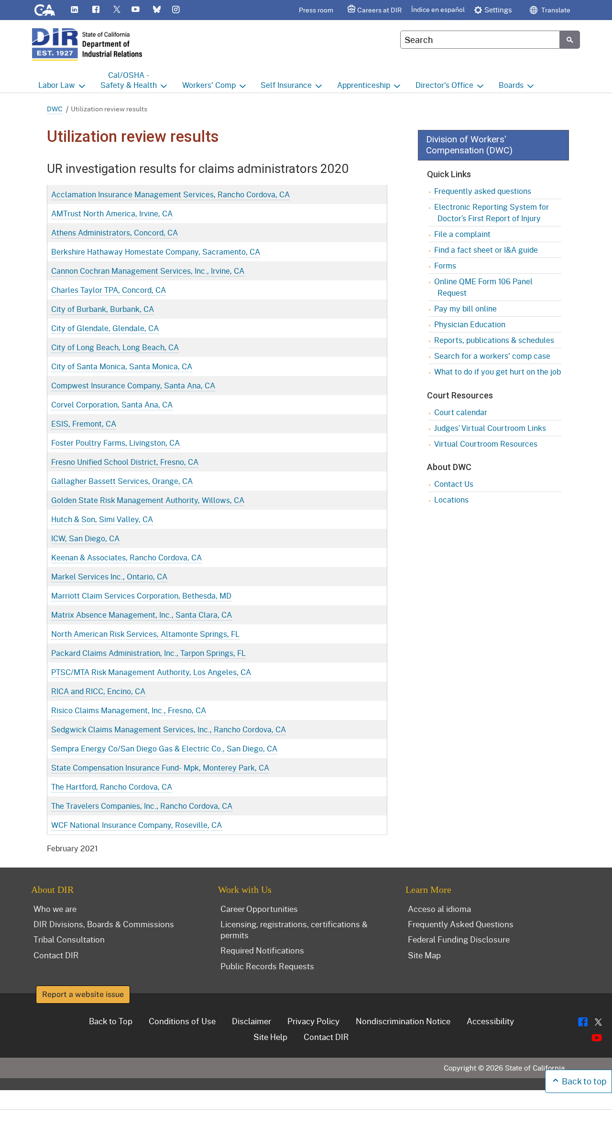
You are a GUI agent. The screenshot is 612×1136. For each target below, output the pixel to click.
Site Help (270, 1036)
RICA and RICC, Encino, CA (98, 691)
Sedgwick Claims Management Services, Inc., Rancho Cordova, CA (168, 729)
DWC (55, 109)
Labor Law (56, 84)
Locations (451, 499)
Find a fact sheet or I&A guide (486, 249)
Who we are (54, 908)
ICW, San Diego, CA (85, 538)
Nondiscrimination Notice (403, 1021)
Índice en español (438, 9)
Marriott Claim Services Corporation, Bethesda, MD (141, 595)
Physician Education (469, 324)
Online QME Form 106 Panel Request (483, 287)
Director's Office (444, 84)
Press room (316, 10)
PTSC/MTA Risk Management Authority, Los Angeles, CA (151, 671)
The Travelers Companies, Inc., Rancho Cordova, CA (141, 805)
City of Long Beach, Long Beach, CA (115, 347)
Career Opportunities (259, 908)
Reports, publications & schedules (494, 339)
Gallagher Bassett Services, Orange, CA (122, 480)
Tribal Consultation (69, 939)
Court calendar (460, 412)
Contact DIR (56, 955)
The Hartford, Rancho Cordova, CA (111, 786)
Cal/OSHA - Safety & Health (128, 79)
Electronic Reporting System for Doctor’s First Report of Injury (491, 212)
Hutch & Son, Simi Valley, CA (102, 519)
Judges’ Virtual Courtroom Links (490, 427)
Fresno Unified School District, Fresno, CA (124, 461)
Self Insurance (286, 84)
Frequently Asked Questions (461, 924)
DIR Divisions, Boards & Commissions (103, 924)
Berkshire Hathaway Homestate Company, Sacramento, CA (155, 251)
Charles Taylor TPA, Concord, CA (108, 289)
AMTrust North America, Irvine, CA (112, 213)
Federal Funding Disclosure (459, 939)
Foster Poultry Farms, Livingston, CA (115, 442)
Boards (511, 84)
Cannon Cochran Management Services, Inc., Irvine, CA (147, 270)
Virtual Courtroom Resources (485, 443)
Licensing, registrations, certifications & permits (294, 929)
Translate (555, 10)
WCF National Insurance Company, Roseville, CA (136, 824)
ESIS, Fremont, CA (83, 423)
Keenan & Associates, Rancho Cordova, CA (126, 557)
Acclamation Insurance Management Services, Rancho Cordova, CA (170, 194)
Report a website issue (83, 994)
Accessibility (490, 1021)
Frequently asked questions (482, 190)
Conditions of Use (182, 1021)
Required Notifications (262, 950)
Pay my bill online (465, 308)
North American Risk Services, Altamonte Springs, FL (145, 633)
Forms (445, 265)
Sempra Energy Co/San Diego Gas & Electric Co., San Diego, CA (164, 748)
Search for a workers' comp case (492, 355)
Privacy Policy (313, 1021)
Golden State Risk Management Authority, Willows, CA (147, 499)
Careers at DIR (379, 10)
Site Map (424, 955)
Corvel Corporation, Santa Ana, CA (112, 404)
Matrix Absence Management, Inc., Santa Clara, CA (141, 614)
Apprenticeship (363, 84)
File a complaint (462, 233)
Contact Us (453, 483)
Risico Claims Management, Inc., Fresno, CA (128, 710)
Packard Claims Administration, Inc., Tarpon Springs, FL (148, 652)
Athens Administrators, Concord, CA (114, 232)
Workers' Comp (209, 84)
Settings (498, 9)
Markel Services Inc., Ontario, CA (109, 576)
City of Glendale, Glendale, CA (105, 327)
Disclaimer (251, 1021)
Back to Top (110, 1021)
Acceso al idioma (439, 908)
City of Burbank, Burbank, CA (102, 308)
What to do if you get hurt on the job (497, 371)
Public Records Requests (267, 966)
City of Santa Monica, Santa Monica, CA (121, 366)
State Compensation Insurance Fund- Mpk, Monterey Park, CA (160, 767)
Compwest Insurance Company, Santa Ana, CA (133, 385)
